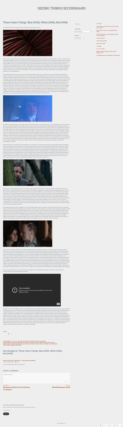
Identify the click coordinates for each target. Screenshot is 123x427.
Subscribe (6, 413)
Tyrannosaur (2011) (101, 38)
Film (21, 341)
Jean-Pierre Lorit (41, 342)
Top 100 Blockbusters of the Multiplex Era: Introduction (108, 55)
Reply (17, 361)
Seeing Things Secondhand (61, 8)
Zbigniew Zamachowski (15, 345)
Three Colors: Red (49, 343)
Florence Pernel (15, 342)
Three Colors (21, 343)
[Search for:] (82, 24)
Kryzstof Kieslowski (12, 343)
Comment (66, 381)
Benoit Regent (7, 342)
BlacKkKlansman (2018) (61, 386)
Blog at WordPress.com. (61, 423)
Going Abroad (42, 341)
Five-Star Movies (26, 341)
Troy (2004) (99, 46)
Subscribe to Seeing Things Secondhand (13, 405)
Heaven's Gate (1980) (101, 43)
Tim (16, 341)
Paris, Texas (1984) (100, 48)
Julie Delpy (48, 342)
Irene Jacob (22, 342)
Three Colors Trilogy (30, 343)
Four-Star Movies (34, 341)
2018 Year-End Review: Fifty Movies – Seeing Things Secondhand (19, 360)
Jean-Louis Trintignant (31, 342)
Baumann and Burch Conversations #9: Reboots (16, 388)
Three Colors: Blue (40, 343)
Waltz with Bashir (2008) (102, 40)
